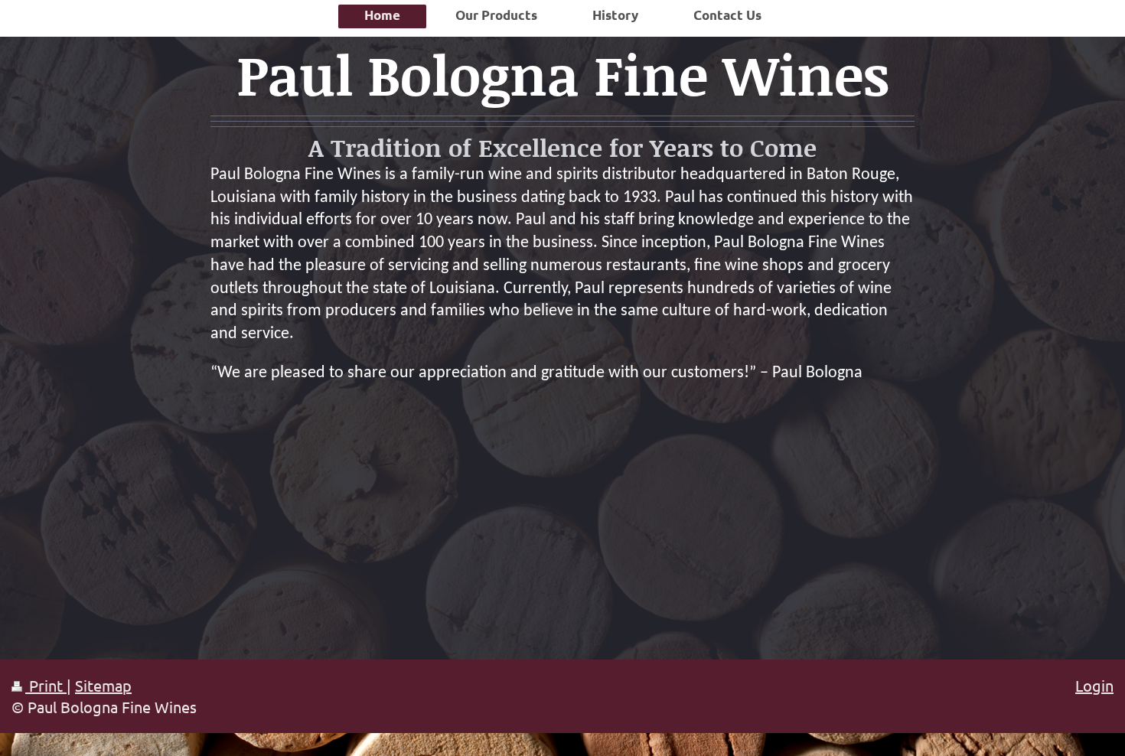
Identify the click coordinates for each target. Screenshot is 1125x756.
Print (46, 685)
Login (1094, 685)
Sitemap (103, 685)
